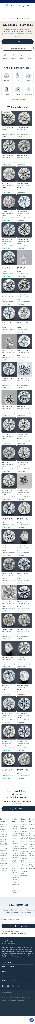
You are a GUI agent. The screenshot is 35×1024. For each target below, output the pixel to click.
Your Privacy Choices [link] (15, 997)
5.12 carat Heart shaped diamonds (15, 869)
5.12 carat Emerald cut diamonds (16, 848)
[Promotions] (19, 6)
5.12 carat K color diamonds (24, 873)
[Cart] (28, 6)
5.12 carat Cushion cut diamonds (16, 891)
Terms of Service (26, 997)
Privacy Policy (5, 997)
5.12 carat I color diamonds (23, 860)
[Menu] (33, 6)
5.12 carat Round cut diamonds (15, 826)
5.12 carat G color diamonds (24, 846)
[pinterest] (8, 986)
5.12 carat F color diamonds (24, 840)
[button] (17, 962)
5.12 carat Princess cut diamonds (16, 833)
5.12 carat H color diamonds (24, 853)
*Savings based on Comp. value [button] (17, 1000)
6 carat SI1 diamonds (3, 854)
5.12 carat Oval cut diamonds (15, 862)
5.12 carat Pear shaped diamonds (16, 855)
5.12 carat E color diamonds (24, 833)
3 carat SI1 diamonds (3, 835)
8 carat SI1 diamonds (3, 864)
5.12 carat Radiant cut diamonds (15, 877)
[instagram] (18, 986)
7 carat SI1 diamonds (3, 859)
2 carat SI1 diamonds (3, 825)
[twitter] (13, 986)
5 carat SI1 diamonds (3, 850)
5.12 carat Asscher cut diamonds (16, 884)
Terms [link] (24, 934)
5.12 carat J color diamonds (24, 867)
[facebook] (3, 986)
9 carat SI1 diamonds (3, 869)
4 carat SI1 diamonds (3, 845)
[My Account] (24, 6)
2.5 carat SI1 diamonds (4, 830)
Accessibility (5, 1000)
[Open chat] (31, 1020)
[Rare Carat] (7, 5)
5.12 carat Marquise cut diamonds (15, 841)
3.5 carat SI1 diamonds (4, 840)
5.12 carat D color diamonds (24, 826)
